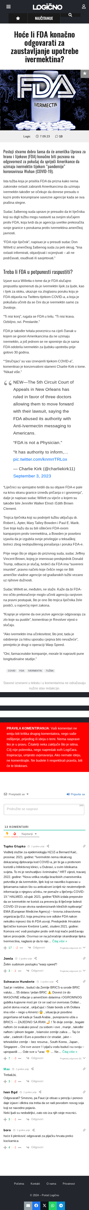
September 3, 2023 (32, 476)
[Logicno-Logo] (47, 6)
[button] (8, 7)
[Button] (17, 18)
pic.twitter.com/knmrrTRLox (40, 459)
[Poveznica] (84, 6)
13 (61, 136)
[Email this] (28, 1206)
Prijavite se (77, 794)
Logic (26, 136)
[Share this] (36, 1206)
